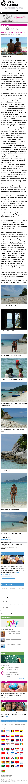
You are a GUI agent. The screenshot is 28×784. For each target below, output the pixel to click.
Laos (12, 750)
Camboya (3, 737)
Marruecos (3, 754)
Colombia (12, 737)
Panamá (17, 754)
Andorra (3, 732)
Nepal (8, 754)
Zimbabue (3, 772)
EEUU (8, 741)
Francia (22, 741)
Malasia (17, 750)
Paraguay (21, 754)
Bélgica (12, 732)
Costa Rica (17, 737)
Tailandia (21, 763)
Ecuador (21, 737)
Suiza (17, 763)
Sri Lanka (3, 763)
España (3, 741)
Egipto (12, 741)
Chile (8, 737)
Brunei (22, 732)
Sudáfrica (12, 763)
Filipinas (17, 741)
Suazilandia (8, 763)
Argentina (7, 732)
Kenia (8, 750)
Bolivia (17, 732)
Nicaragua (12, 754)
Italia (3, 750)
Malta (22, 750)
